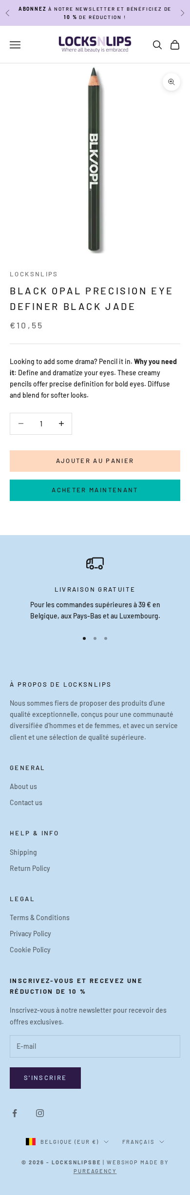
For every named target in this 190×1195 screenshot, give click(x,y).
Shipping (23, 852)
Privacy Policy (30, 933)
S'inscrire (45, 1077)
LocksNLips (34, 274)
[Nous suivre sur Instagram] (40, 1113)
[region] (95, 588)
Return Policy (30, 868)
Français (138, 1141)
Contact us (26, 802)
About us (23, 786)
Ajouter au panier (95, 460)
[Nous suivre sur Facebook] (14, 1113)
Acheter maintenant (95, 490)
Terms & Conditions (40, 917)
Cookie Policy (30, 949)
